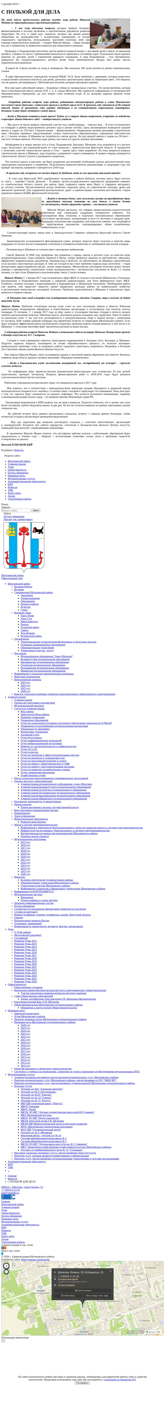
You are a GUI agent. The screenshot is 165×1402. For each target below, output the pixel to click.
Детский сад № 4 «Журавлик (36, 1132)
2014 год (25, 1060)
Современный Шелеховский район (33, 592)
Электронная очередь (13, 1242)
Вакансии (19, 877)
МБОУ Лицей (28, 1109)
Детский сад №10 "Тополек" (36, 1094)
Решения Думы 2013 (25, 943)
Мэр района (27, 711)
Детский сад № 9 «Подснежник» (39, 1091)
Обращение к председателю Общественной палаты (49, 1007)
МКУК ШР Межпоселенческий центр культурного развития (54, 1123)
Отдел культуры (29, 752)
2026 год (25, 691)
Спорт (24, 609)
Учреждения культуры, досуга (37, 650)
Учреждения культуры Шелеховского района (45, 885)
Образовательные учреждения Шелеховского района (50, 882)
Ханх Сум (26, 618)
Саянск (25, 630)
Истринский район (31, 636)
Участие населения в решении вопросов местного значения (53, 993)
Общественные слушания (28, 987)
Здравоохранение (30, 598)
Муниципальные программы (30, 839)
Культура (25, 607)
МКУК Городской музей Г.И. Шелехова (42, 1121)
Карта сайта (7, 1236)
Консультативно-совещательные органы (36, 810)
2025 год (25, 688)
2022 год (25, 862)
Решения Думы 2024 (25, 975)
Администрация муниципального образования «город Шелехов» (56, 784)
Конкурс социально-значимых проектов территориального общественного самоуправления (64, 694)
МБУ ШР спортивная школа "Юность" (42, 1103)
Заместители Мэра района (35, 714)
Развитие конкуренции (33, 821)
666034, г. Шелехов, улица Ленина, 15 (22, 1187)
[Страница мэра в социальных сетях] (2, 1253)
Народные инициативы (27, 676)
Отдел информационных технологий (41, 740)
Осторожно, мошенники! (28, 923)
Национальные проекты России (31, 920)
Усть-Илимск (28, 633)
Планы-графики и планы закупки (39, 900)
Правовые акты (16, 1010)
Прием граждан (22, 804)
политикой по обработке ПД (120, 1379)
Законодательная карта (26, 1013)
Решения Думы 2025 (25, 978)
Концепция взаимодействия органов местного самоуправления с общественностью (60, 990)
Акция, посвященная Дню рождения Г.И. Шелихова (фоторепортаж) (58, 999)
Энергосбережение (24, 816)
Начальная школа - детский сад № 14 (41, 1135)
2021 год (25, 859)
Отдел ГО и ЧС (29, 749)
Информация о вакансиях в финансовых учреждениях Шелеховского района (63, 888)
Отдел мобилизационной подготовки (41, 743)
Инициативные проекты (27, 679)
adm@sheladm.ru (10, 1192)
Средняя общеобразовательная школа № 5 (44, 1141)
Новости (19, 450)
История (19, 589)
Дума (11, 929)
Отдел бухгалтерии (31, 737)
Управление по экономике (35, 729)
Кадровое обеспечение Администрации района (47, 880)
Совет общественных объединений (33, 996)
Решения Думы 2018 (25, 958)
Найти (36, 510)
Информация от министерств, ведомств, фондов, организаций (48, 926)
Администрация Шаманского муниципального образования (54, 798)
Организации (21, 639)
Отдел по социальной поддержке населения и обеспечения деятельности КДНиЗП (66, 723)
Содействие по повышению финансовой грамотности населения (50, 909)
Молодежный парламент (27, 935)
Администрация (17, 697)
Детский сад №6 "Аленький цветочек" (42, 1089)
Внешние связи (22, 612)
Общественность (17, 984)
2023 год (25, 682)
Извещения (27, 897)
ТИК (10, 1167)
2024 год (25, 685)
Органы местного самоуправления (33, 781)
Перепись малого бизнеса (35, 836)
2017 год (25, 848)
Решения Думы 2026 (25, 981)
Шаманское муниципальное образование (43, 670)
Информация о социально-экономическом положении (44, 673)
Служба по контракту (26, 911)
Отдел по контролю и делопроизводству (43, 758)
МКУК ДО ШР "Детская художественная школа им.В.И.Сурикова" (57, 1112)
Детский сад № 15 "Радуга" (36, 1100)
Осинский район (30, 627)
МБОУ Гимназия (30, 1106)
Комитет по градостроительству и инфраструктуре (48, 746)
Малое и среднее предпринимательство (36, 824)
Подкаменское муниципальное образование (45, 668)
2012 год (25, 1065)
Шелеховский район (19, 583)
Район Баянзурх (29, 621)
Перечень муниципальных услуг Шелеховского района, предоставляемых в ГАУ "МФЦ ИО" (65, 1080)
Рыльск (25, 624)
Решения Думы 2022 (25, 970)
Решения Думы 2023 (25, 972)
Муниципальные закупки (28, 894)
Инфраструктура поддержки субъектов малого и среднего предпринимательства (65, 830)
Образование (28, 601)
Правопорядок (22, 813)
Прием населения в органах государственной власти (50, 807)
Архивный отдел (30, 734)
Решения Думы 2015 (25, 949)
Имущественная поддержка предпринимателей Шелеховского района (59, 833)
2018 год (25, 850)
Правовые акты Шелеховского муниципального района (45, 1022)
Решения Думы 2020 (25, 964)
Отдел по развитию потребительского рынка (45, 769)
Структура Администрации (29, 708)
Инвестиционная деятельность (31, 819)
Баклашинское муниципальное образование (45, 662)
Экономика (27, 595)
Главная (5, 1201)
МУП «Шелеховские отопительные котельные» (47, 1126)
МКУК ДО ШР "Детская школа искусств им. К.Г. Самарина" (54, 1144)
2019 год (25, 853)
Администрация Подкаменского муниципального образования (55, 792)
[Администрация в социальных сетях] (2, 1247)
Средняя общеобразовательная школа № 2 (44, 1138)
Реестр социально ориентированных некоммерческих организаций (51, 778)
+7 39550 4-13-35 (10, 1190)
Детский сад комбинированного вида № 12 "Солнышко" (52, 1150)
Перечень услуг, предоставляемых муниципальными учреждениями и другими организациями (66, 1158)
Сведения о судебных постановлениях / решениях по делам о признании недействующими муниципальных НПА (77, 1071)
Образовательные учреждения (37, 647)
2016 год (25, 845)
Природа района (30, 604)
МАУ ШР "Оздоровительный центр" (41, 1129)
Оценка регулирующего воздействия (34, 702)
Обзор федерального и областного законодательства (43, 1068)
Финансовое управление (34, 731)
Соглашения (21, 938)
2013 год (25, 1062)
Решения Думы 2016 (25, 952)
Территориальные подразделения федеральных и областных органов (58, 641)
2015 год (25, 842)
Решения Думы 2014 (25, 946)
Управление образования (34, 720)
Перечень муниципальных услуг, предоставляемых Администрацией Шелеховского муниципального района (74, 1083)
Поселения (20, 653)
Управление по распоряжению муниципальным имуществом (54, 726)
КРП (10, 1164)
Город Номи (27, 615)
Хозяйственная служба (33, 775)
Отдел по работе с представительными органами (47, 766)
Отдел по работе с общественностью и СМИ (45, 763)
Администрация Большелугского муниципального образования (56, 787)
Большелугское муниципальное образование (45, 659)
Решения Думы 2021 (25, 967)
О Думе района (22, 932)
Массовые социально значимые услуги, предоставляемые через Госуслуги (55, 1152)
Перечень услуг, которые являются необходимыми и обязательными (51, 1155)
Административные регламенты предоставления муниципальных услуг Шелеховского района (66, 1077)
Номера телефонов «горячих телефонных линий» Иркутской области (52, 914)
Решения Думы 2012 (25, 941)
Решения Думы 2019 (25, 961)
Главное (18, 917)
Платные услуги (23, 1086)
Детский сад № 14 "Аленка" (36, 1097)
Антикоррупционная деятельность (27, 1161)
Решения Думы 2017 (25, 955)
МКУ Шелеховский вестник (36, 1115)
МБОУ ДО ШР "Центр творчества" (40, 1118)
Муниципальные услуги (21, 1074)
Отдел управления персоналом (38, 772)
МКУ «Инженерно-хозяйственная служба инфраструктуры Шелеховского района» (66, 1147)
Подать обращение (24, 906)
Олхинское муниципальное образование (43, 665)
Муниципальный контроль (29, 705)
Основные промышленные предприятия (43, 644)
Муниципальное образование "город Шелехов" (47, 656)
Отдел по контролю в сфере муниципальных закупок (50, 755)
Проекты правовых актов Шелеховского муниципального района (50, 1019)
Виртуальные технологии (35, 1259)
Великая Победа (23, 586)
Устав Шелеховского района (29, 1016)
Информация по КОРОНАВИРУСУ (34, 891)
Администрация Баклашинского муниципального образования (55, 795)
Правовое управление (33, 717)
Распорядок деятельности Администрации (37, 801)
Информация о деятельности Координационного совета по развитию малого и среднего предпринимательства (82, 827)
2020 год (25, 856)
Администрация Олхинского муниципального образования (53, 790)
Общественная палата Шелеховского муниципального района (48, 1004)
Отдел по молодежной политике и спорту (44, 760)
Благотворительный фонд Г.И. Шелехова (36, 1001)
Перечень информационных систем (33, 903)
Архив (5, 1239)
